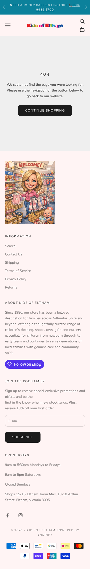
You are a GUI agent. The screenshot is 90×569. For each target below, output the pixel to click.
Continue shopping (45, 110)
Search (10, 246)
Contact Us (13, 254)
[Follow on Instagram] (20, 515)
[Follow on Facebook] (7, 515)
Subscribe (22, 437)
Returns (11, 287)
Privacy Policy (15, 279)
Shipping (12, 262)
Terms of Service (18, 270)
